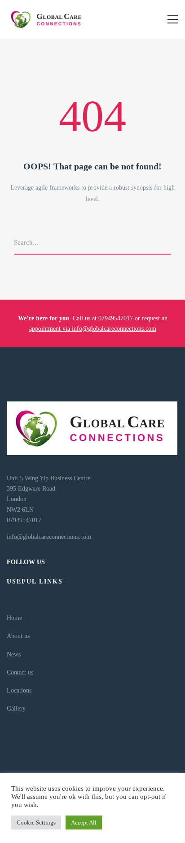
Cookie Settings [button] (36, 822)
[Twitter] (6, 764)
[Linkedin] (24, 764)
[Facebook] (15, 764)
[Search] (168, 243)
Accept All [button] (84, 822)
